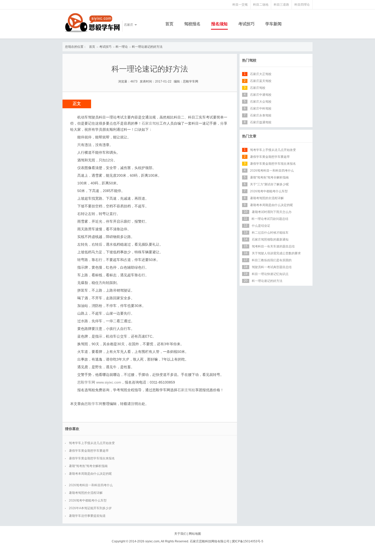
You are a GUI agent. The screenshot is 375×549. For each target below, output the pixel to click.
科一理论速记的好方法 (147, 47)
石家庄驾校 (150, 123)
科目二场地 (260, 4)
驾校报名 (192, 24)
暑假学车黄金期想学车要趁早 (89, 450)
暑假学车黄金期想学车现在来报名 (92, 458)
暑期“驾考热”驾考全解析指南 (88, 466)
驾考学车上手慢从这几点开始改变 (92, 443)
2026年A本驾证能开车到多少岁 (90, 508)
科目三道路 (281, 4)
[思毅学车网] (92, 22)
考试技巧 (246, 24)
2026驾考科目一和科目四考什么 (91, 485)
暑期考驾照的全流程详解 (86, 493)
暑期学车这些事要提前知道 (87, 516)
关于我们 (180, 533)
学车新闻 (273, 24)
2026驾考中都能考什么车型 (88, 500)
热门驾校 (249, 60)
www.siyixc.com (108, 382)
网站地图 (195, 533)
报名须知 (219, 24)
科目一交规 (240, 4)
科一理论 (122, 47)
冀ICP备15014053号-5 (247, 541)
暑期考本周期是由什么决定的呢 (90, 473)
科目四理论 (302, 4)
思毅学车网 (93, 404)
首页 (169, 24)
